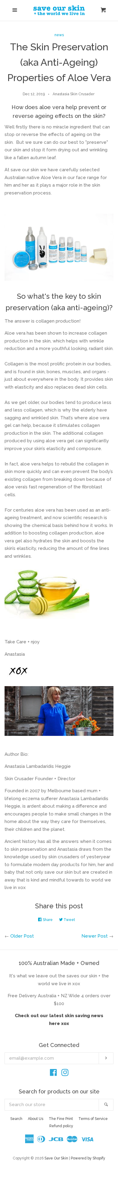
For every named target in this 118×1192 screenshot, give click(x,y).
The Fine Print (61, 1119)
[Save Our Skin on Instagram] (65, 1074)
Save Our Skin (56, 1158)
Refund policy (61, 1126)
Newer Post (94, 936)
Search (16, 1119)
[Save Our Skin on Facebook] (53, 1074)
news (59, 35)
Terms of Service (93, 1119)
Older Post (22, 936)
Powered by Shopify (88, 1158)
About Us (35, 1119)
